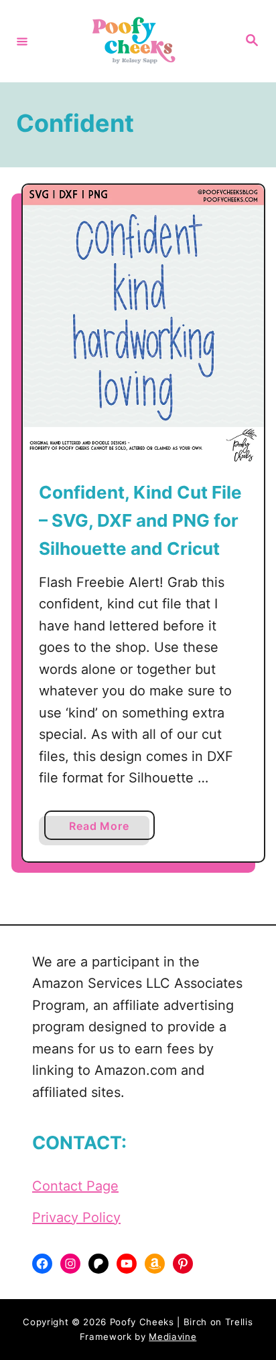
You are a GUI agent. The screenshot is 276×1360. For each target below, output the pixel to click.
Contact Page (75, 1186)
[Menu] (22, 41)
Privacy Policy (76, 1217)
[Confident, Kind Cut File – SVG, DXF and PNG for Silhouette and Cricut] (143, 323)
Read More (103, 829)
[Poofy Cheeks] (136, 41)
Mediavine (172, 1336)
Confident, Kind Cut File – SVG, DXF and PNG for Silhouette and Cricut (140, 521)
